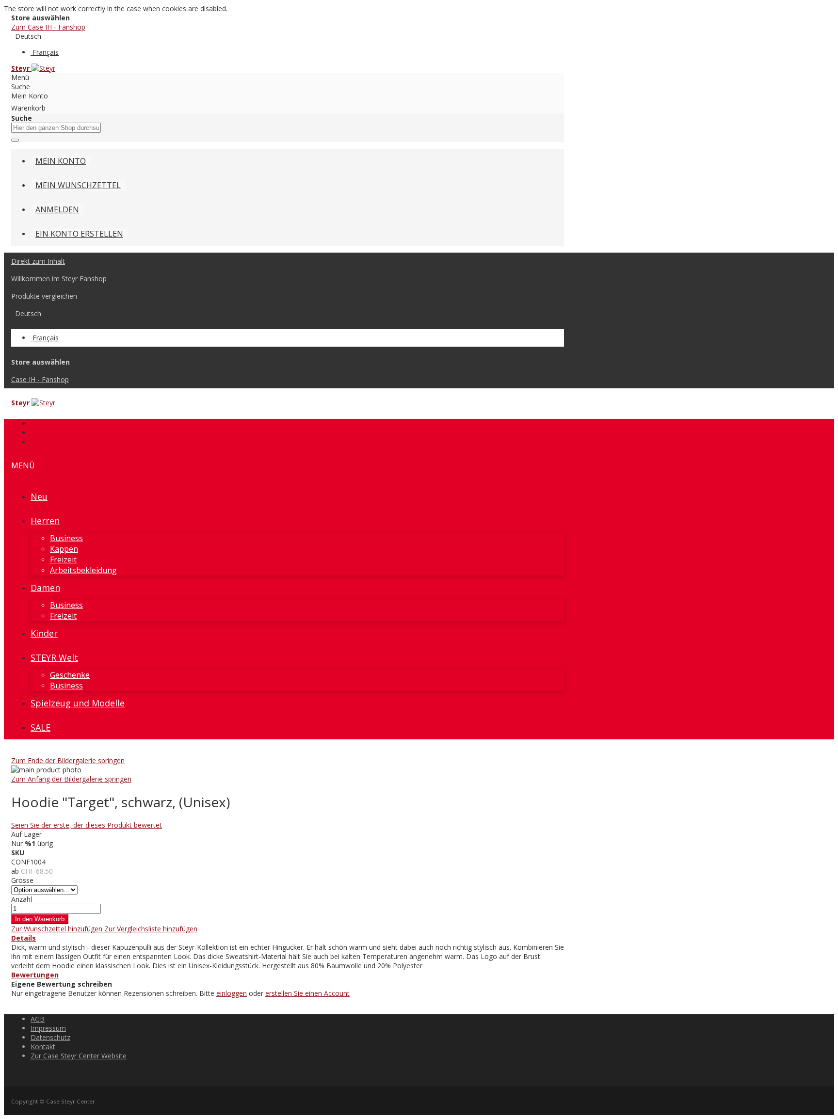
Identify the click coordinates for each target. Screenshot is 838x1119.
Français (45, 52)
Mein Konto (60, 161)
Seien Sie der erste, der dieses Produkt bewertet (86, 825)
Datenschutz (50, 1037)
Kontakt (43, 1046)
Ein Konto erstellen (79, 233)
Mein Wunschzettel (78, 185)
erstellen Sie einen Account (307, 993)
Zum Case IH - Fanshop (48, 27)
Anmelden (57, 209)
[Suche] (15, 140)
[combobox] (56, 128)
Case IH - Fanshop (40, 379)
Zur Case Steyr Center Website (79, 1055)
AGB (38, 1018)
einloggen (231, 993)
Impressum (48, 1028)
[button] (57, 928)
